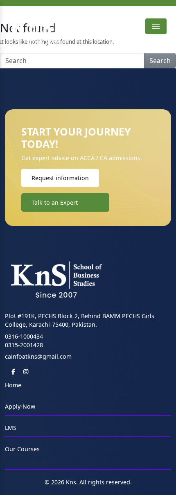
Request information (60, 178)
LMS (10, 428)
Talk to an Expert (55, 202)
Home (13, 385)
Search (160, 60)
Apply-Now (20, 406)
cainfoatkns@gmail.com (38, 356)
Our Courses (22, 449)
